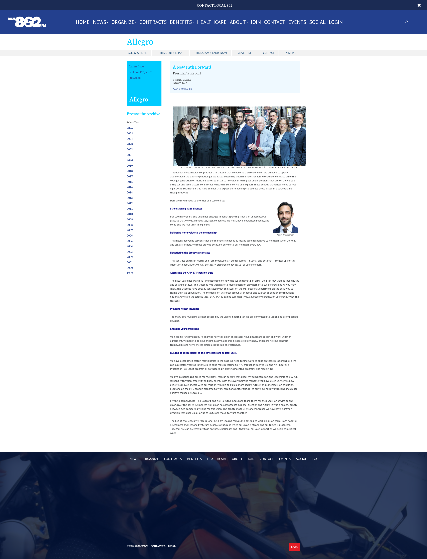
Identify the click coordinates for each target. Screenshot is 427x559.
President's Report (172, 52)
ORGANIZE (122, 22)
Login (294, 547)
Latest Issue (136, 66)
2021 (130, 155)
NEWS (99, 22)
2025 (130, 133)
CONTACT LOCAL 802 (215, 5)
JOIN (256, 22)
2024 (130, 138)
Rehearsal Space (137, 546)
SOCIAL (317, 22)
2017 (130, 176)
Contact (268, 52)
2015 (130, 187)
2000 (130, 267)
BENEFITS (181, 22)
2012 (130, 203)
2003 (130, 251)
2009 (130, 219)
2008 (130, 224)
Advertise (245, 52)
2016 (130, 181)
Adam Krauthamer (182, 88)
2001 (130, 262)
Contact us (158, 546)
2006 (130, 235)
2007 (130, 230)
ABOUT (238, 22)
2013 (130, 197)
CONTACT (274, 22)
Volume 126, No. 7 (140, 72)
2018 (130, 171)
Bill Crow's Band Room (211, 52)
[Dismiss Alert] (419, 5)
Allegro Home (137, 52)
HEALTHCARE (212, 22)
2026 (130, 128)
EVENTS (297, 22)
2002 (130, 257)
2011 (130, 208)
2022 (130, 149)
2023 (130, 144)
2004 (130, 246)
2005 (130, 241)
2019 (130, 165)
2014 (130, 192)
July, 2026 (135, 77)
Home (83, 22)
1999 (130, 273)
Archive (291, 52)
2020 (130, 160)
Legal (171, 546)
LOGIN (336, 22)
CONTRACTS (153, 22)
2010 (130, 214)
